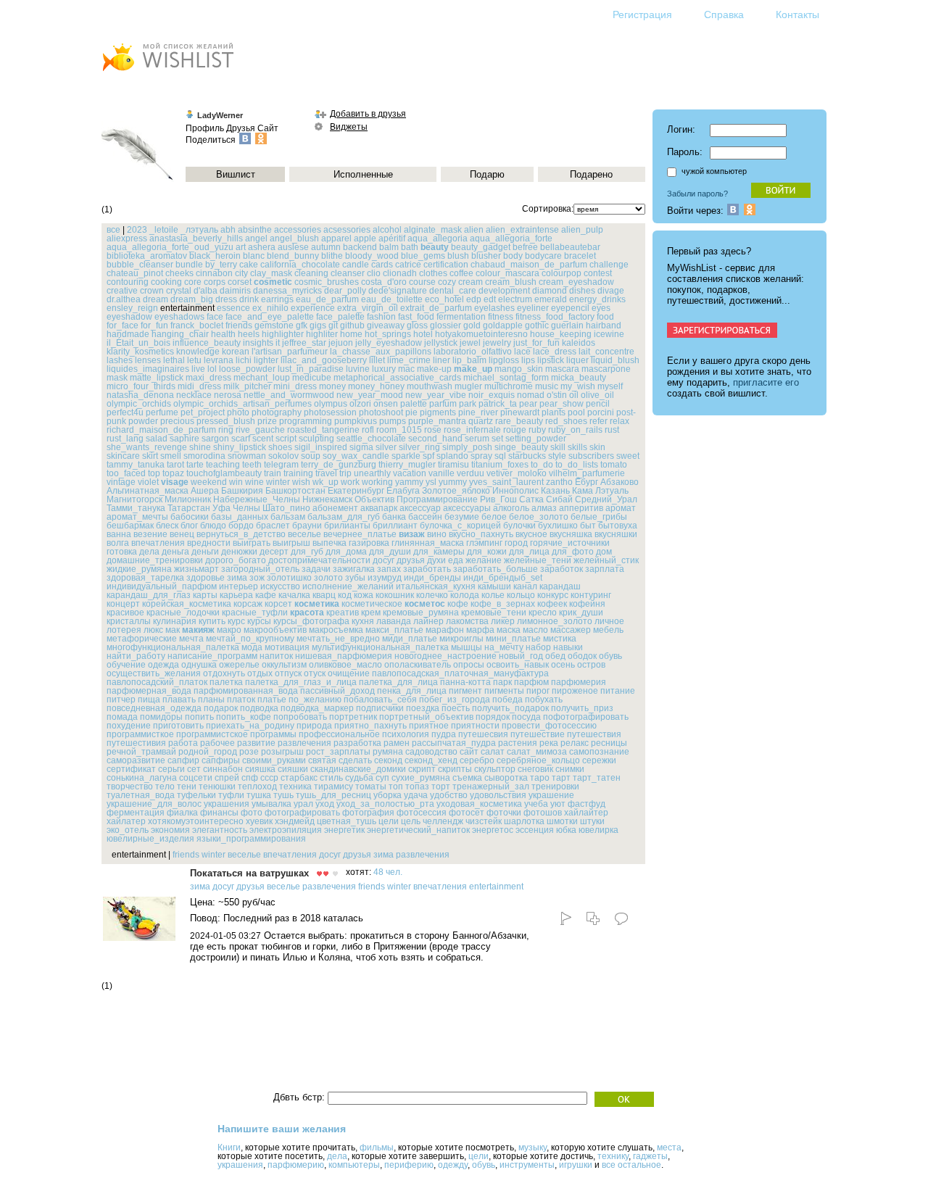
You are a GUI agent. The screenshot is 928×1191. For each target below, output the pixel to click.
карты (205, 595)
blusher (486, 256)
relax (619, 421)
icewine (609, 334)
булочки (519, 525)
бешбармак (130, 525)
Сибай (559, 499)
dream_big (191, 299)
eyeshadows (179, 316)
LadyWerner (220, 115)
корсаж (247, 603)
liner (441, 360)
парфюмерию (296, 1165)
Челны (246, 508)
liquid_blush (615, 360)
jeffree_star (304, 343)
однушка (199, 664)
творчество (130, 786)
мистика (559, 638)
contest (598, 273)
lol (212, 369)
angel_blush (294, 238)
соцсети (195, 777)
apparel (336, 238)
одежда (163, 664)
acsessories (346, 229)
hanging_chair (180, 334)
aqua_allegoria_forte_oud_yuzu (170, 247)
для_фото (573, 551)
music (546, 386)
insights (258, 343)
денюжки (239, 551)
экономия (170, 830)
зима (237, 577)
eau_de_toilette (392, 299)
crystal (178, 290)
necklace (194, 395)
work (350, 482)
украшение (551, 795)
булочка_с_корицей (460, 525)
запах (389, 569)
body (513, 256)
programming (305, 421)
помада (122, 717)
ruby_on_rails (575, 430)
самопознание (599, 751)
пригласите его (766, 382)
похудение (129, 725)
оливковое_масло (345, 664)
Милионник (188, 499)
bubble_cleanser (140, 264)
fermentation (461, 316)
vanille (441, 473)
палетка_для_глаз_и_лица (301, 682)
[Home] (167, 72)
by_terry (221, 264)
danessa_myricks (287, 290)
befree (525, 247)
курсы (259, 621)
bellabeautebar (570, 247)
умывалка (271, 804)
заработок (561, 569)
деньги (205, 551)
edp (473, 299)
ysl (431, 482)
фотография (368, 812)
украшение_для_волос (154, 804)
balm (389, 247)
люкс (153, 630)
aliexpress (127, 238)
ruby (537, 430)
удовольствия (498, 795)
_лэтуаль (199, 229)
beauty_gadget (480, 247)
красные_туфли (255, 612)
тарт (561, 777)
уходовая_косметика (479, 804)
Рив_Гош (498, 499)
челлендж (443, 821)
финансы (219, 812)
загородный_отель (260, 569)
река (548, 743)
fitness (500, 316)
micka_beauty (578, 377)
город (516, 543)
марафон (445, 630)
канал (525, 586)
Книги (229, 1147)
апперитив (581, 508)
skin (597, 447)
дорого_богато (235, 560)
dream (155, 299)
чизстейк (483, 821)
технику (613, 1156)
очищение (349, 673)
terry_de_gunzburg (338, 464)
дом (604, 551)
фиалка (182, 812)
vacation (409, 473)
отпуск (288, 673)
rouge (514, 430)
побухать (544, 699)
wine (254, 482)
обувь (610, 656)
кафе (265, 595)
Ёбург (586, 482)
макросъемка (336, 630)
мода (251, 647)
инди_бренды (432, 577)
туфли (231, 795)
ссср (269, 777)
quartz (480, 421)
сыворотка (506, 777)
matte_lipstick (156, 377)
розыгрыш (282, 751)
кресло (543, 612)
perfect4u (125, 412)
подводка (259, 708)
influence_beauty (207, 343)
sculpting (316, 438)
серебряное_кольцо (538, 760)
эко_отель (128, 830)
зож (257, 577)
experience (313, 308)
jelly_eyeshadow (388, 343)
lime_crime (409, 360)
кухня (363, 621)
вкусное (531, 534)
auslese (293, 247)
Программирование (437, 499)
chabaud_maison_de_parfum (529, 264)
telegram (281, 464)
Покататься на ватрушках (249, 873)
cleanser (348, 273)
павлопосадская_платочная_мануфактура (460, 673)
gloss (417, 325)
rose (433, 430)
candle (355, 264)
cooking (166, 282)
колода (464, 595)
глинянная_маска (428, 543)
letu (194, 360)
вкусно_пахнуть (481, 534)
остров (591, 664)
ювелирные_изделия (150, 838)
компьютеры (354, 1165)
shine (200, 447)
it (278, 343)
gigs (318, 325)
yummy (453, 482)
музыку (532, 1147)
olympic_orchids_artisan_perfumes (242, 403)
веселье (304, 534)
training (298, 473)
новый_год (521, 656)
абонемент (335, 508)
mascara (562, 369)
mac (406, 369)
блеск (167, 525)
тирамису (333, 786)
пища (149, 699)
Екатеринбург (356, 490)
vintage (121, 482)
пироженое (575, 690)
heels (249, 334)
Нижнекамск (327, 499)
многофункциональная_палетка (173, 647)
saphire (184, 438)
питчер (121, 699)
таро (540, 777)
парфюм (531, 682)
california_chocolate (300, 264)
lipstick (550, 360)
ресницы (609, 743)
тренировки (555, 786)
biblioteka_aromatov (147, 256)
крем (371, 612)
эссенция (534, 830)
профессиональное (339, 734)
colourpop (561, 273)
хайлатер (126, 821)
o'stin (557, 395)
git (333, 325)
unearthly (372, 473)
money (332, 386)
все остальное (631, 1165)
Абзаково (619, 482)
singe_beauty (521, 447)
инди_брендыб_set (502, 577)
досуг (383, 560)
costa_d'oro (384, 282)
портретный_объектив (426, 717)
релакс (574, 743)
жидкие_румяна (139, 569)
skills (577, 447)
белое (494, 516)
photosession (330, 412)
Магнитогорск (134, 499)
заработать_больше (495, 569)
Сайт (267, 128)
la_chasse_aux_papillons (380, 351)
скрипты (455, 769)
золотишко (289, 577)
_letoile (163, 229)
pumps (392, 421)
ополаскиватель (417, 664)
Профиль (205, 128)
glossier (445, 325)
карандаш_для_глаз (149, 595)
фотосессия (422, 812)
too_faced (126, 473)
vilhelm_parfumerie (587, 473)
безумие (461, 516)
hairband (603, 325)
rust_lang (125, 438)
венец (182, 534)
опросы (468, 664)
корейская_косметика (186, 603)
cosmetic (273, 282)
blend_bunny (293, 256)
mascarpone (606, 369)
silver (386, 447)
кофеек (552, 603)
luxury (384, 369)
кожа (363, 595)
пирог (538, 690)
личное (609, 621)
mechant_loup (261, 377)
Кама (582, 490)
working (377, 482)
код (345, 595)
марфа (480, 630)
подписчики (380, 708)
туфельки (196, 795)
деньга (175, 551)
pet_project (203, 412)
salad (156, 438)
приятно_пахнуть (370, 725)
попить (199, 717)
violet (148, 482)
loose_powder (247, 369)
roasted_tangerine (323, 430)
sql (500, 456)
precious (177, 421)
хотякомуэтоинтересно (196, 821)
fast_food (416, 316)
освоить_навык (517, 664)
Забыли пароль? (697, 193)
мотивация (287, 647)
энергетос (492, 830)
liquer (577, 360)
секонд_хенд (431, 760)
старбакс (299, 777)
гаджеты (650, 1156)
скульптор (494, 769)
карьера (236, 595)
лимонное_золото (554, 621)
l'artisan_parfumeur (290, 351)
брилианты (347, 525)
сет (194, 769)
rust (612, 430)
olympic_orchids (139, 403)
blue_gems (423, 256)
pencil (598, 403)
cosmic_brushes (326, 282)
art (241, 247)
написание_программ (212, 656)
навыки (568, 647)
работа (183, 743)
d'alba (206, 290)
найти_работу (136, 656)
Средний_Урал (606, 499)
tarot (175, 464)
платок (241, 699)
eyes (601, 308)
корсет (278, 603)
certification (445, 264)
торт (440, 786)
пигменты (504, 690)
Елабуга (403, 490)
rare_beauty (519, 421)
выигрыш (291, 543)
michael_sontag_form (506, 377)
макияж (198, 630)
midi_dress (199, 386)
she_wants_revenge (147, 447)
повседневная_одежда (154, 708)
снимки (569, 769)
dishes (582, 290)
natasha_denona (140, 395)
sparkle (406, 456)
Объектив (374, 499)
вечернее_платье (360, 534)
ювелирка (598, 830)
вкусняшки (615, 534)
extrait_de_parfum (436, 308)
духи (436, 560)
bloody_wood (372, 256)
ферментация (136, 812)
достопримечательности (319, 560)
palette (413, 403)
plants (554, 412)
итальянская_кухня (436, 586)
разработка (357, 743)
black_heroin (215, 256)
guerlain (567, 325)
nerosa (227, 395)
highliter (322, 334)
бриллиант (395, 525)
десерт (274, 551)
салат (493, 751)
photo (238, 412)
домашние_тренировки (155, 560)
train (272, 473)
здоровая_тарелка (145, 577)
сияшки (293, 769)
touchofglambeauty (224, 473)
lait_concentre (606, 351)
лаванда (393, 621)
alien (474, 229)
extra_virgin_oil (367, 308)
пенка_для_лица (412, 690)
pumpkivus (355, 421)
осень (563, 664)
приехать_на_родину (250, 725)
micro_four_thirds (141, 386)
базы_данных (239, 516)
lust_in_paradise (311, 369)
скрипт (422, 769)
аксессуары (467, 508)
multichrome (508, 386)
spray (481, 456)
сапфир (183, 760)
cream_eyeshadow (576, 282)
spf (428, 456)
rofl (368, 430)
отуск (315, 673)
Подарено (591, 174)
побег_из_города (454, 699)
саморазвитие (136, 760)
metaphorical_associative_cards (397, 377)
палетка (226, 682)
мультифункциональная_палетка (380, 647)
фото (251, 812)
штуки (592, 821)
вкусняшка (571, 534)
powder (143, 421)
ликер (503, 621)
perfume (162, 412)
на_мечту (503, 647)
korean (235, 351)
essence (233, 308)
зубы (355, 577)
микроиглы (461, 638)
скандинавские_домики (358, 769)
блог (189, 525)
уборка (387, 795)
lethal (174, 360)
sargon (215, 438)
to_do (542, 464)
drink (249, 299)
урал (303, 804)
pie (411, 412)
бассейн (425, 516)
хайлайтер (586, 812)
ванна (119, 534)
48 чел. (387, 872)
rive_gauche (260, 430)
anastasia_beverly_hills (196, 238)
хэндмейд (295, 821)
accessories (297, 229)
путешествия (594, 734)
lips (528, 360)
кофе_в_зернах (503, 603)
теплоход (257, 786)
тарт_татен (597, 777)
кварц (324, 595)
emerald (550, 299)
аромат (620, 508)
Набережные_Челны (256, 499)
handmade (128, 334)
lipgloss (504, 360)
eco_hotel (444, 299)
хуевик (259, 821)
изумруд (385, 577)
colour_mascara (507, 273)
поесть (456, 708)
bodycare (543, 256)
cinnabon (214, 273)
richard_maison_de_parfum (161, 430)
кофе (457, 603)
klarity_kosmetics (140, 351)
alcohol (387, 229)
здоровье (205, 577)
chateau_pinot (135, 273)
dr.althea (124, 299)
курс (236, 621)
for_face (122, 325)
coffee (461, 273)
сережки (599, 760)
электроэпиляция (285, 830)
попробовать (300, 717)
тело (165, 786)
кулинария (174, 621)
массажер (570, 630)
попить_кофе (243, 717)
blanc (254, 256)
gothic (537, 325)
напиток (276, 656)
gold (472, 325)
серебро (477, 760)
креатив (342, 612)
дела (149, 551)
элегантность (219, 830)
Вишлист (235, 174)
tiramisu (453, 464)
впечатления (158, 543)
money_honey (376, 386)
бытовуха (617, 525)
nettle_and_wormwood (289, 395)
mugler (468, 386)
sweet (627, 456)
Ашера (205, 490)
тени (186, 786)
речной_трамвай (141, 751)
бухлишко (558, 525)
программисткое (140, 734)
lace (522, 351)
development (504, 290)
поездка (422, 708)
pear (528, 403)
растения (517, 743)
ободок (582, 656)
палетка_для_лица (398, 682)
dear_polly (345, 290)
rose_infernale (472, 430)
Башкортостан (295, 490)
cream (470, 282)
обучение (126, 664)
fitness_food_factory (554, 316)
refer (598, 421)
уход (324, 804)
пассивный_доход (337, 690)
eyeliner (533, 308)
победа (507, 699)
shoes (280, 447)
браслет (273, 525)
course (422, 282)
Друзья (240, 128)
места (669, 1147)
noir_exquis (491, 395)
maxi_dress (208, 377)
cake (248, 264)
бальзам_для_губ (343, 516)
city (241, 273)
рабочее (217, 743)
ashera (262, 247)
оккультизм (284, 664)
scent (262, 438)
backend (360, 247)
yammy (409, 482)
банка (394, 516)
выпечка (329, 543)
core (193, 282)
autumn (326, 247)
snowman (247, 456)
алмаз (544, 508)
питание (617, 690)
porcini (600, 412)
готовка (122, 551)
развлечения (304, 743)
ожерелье (239, 664)
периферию (409, 1165)
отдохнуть (224, 673)
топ (396, 786)
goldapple (503, 325)
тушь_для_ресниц (333, 795)
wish (301, 482)
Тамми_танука (136, 508)
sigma (361, 447)
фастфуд (586, 804)
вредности (209, 543)
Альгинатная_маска (147, 490)
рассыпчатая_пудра (454, 743)
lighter (266, 360)
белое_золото (538, 516)
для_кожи (487, 551)
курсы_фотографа (311, 621)
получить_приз (582, 708)
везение (150, 534)
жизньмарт (196, 569)
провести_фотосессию (549, 725)
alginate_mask (433, 229)
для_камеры (439, 551)
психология (405, 734)
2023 (137, 229)
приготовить (178, 725)
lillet (377, 360)
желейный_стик (606, 560)
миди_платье (409, 638)
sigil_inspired (320, 447)
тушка (258, 795)
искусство (280, 586)
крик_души (581, 612)
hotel (423, 334)
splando (452, 456)
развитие (256, 743)
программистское (212, 734)
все (113, 229)
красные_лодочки (183, 612)
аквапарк (378, 508)
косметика (316, 603)
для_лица (529, 551)
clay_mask (271, 273)
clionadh (400, 273)
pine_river (478, 412)
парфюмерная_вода (149, 690)
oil (574, 395)
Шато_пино (286, 508)
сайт (469, 751)
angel (256, 238)
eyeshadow (129, 316)
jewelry (497, 343)
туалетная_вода (141, 795)
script (286, 438)
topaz (173, 473)
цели (388, 821)
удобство (449, 795)
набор (538, 647)
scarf (240, 438)
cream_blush (510, 282)
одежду (453, 1165)
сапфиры (221, 760)
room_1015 (399, 430)
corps (214, 282)
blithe (332, 256)
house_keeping (561, 334)
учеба (536, 804)
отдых (260, 673)
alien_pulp (582, 229)
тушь (283, 795)
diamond (549, 290)
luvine (358, 369)
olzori (360, 403)
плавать (179, 699)
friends (238, 325)
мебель (608, 630)
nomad (530, 395)
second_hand (435, 438)
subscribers (591, 456)
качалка (294, 595)
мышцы (466, 647)
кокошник (395, 595)
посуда (526, 717)
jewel (470, 343)
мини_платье (513, 638)
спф (249, 777)
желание (483, 560)
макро (229, 630)
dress (226, 299)
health (223, 334)
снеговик (535, 769)
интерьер (238, 586)
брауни (307, 525)
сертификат (131, 769)
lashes (120, 360)
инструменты (527, 1165)
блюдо (213, 525)
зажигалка (354, 569)
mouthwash (429, 386)
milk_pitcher (247, 386)
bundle (189, 264)
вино (437, 534)
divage (610, 290)
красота (307, 612)
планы (211, 699)
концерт (123, 603)
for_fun (154, 325)
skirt (150, 456)
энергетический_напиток (418, 830)
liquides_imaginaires (148, 369)
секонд (388, 760)
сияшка (260, 769)
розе (249, 751)
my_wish (577, 386)
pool (576, 412)
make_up (473, 369)
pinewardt (519, 412)
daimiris (235, 290)
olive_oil (597, 395)
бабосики (189, 516)
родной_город (207, 751)
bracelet (580, 256)
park (467, 403)
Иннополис (515, 490)
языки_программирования (251, 838)
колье (493, 595)
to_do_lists (576, 464)
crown (152, 290)
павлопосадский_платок (157, 682)
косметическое (371, 603)
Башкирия (242, 490)
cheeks (179, 273)
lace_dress (554, 351)
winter (278, 482)
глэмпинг (484, 543)
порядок (493, 717)
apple (365, 238)
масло (535, 630)
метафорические (142, 638)
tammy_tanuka (136, 464)
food (605, 316)
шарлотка (524, 821)
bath (409, 247)
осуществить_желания (154, 673)
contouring (128, 282)
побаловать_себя (380, 699)
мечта (191, 638)
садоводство (431, 751)
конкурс (552, 595)
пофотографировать (586, 717)
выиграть (251, 543)
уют (558, 804)
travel (326, 473)
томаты (370, 786)
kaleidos (578, 343)
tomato (613, 464)
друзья (411, 560)
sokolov (283, 456)
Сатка (531, 499)
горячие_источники (570, 543)
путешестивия (136, 743)
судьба (359, 777)
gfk (301, 325)
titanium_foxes (500, 464)
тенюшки (217, 786)
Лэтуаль (612, 490)
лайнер (428, 621)
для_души (390, 551)
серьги (171, 769)
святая (322, 760)
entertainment (496, 886)
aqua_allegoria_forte (511, 238)
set (497, 438)
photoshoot (381, 412)
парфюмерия (578, 682)
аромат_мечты (137, 516)
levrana (218, 360)
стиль (331, 777)
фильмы (377, 1147)
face (215, 316)
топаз (417, 786)
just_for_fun (536, 343)
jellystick (440, 343)
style (557, 456)
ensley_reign (132, 308)
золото (328, 577)
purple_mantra (437, 421)
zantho (559, 482)
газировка (369, 543)
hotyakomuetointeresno (481, 334)
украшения (226, 804)
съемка (467, 777)
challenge (609, 264)
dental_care (452, 290)
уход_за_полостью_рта (385, 804)
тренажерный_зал (490, 786)
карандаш (560, 586)
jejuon (340, 343)
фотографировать (302, 812)
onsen (385, 403)
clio (374, 273)
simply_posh (467, 447)
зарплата (604, 569)
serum (477, 438)
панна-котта (465, 682)
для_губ (307, 551)
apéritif (391, 238)
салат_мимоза (537, 751)
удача (416, 795)
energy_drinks (597, 299)
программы (273, 734)
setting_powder (535, 438)
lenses (148, 360)
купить (212, 621)
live (198, 369)
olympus (330, 403)
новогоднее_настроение (445, 656)
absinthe (255, 229)
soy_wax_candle (356, 456)
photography (277, 412)
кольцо (521, 595)
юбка (566, 830)
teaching (223, 464)
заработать (427, 569)
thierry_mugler (407, 464)
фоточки (503, 812)
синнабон (223, 769)
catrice (408, 264)
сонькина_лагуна (142, 777)
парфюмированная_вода (246, 690)
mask (117, 377)
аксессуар (420, 508)
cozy (447, 282)
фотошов (542, 812)
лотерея (124, 630)
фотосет (466, 812)
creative (122, 290)
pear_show (561, 403)
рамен (397, 743)
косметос (425, 603)
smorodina (204, 456)
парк (502, 682)
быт (588, 525)
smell (170, 456)
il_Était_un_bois (138, 343)
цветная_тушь (346, 821)
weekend (209, 482)
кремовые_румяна (421, 612)
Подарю (487, 174)
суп (382, 777)
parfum (443, 403)
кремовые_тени (493, 612)
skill (558, 447)
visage (174, 482)
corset (240, 282)
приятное (429, 725)
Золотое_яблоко (456, 490)
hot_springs (388, 334)
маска (509, 630)
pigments (438, 412)
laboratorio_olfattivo (473, 351)
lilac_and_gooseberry (324, 360)
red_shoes (566, 421)
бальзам (287, 516)
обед (555, 656)
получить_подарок (510, 708)
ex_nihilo (270, 308)
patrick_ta (497, 403)
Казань (555, 490)
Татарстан (188, 508)
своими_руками (274, 760)
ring (225, 430)
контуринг (591, 595)
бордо (241, 525)
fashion (381, 316)
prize (267, 421)
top (154, 473)
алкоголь (511, 508)
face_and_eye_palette (269, 316)
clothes (433, 273)
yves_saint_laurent (506, 482)
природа (314, 725)
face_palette (340, 316)
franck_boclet (196, 325)
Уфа (221, 508)
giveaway (386, 325)
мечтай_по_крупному (250, 638)
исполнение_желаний (348, 586)
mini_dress (295, 386)
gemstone (274, 325)
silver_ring (419, 447)
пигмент (465, 690)
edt (490, 299)
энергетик (344, 830)
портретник (353, 717)
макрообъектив (275, 630)
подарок (221, 708)
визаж (412, 534)
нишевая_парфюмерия (343, 656)
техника (295, 786)
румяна (388, 751)
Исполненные (363, 174)
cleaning (311, 273)
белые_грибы (599, 516)
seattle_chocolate (371, 438)
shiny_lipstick (239, 447)
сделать (355, 760)
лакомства (467, 621)
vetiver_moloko (516, 473)
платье (271, 699)
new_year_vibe (435, 395)
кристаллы (129, 621)
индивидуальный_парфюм (162, 586)
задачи (316, 569)
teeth (252, 464)
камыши (494, 586)
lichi (244, 360)
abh (228, 229)
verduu (470, 473)
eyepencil (570, 308)
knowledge (198, 351)
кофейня (587, 603)
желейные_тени (537, 560)
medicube (311, 377)
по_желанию (315, 699)
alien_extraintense (522, 229)
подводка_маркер (317, 708)
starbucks (527, 456)
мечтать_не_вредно (338, 638)
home (351, 334)
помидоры (161, 717)
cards (382, 264)
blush (458, 256)
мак (172, 630)
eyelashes (494, 308)
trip (345, 473)
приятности (475, 725)
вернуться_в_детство (241, 534)
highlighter (283, 334)
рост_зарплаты (338, 751)
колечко (432, 595)
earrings (277, 299)
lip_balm (469, 360)
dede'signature (397, 290)
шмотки (562, 821)
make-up (434, 369)
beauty (434, 247)
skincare (123, 456)
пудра (443, 734)
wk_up (325, 482)
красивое (125, 612)
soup (310, 456)
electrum (515, 299)
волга (118, 543)
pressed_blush (225, 421)
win (236, 482)
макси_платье (394, 630)
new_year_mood (369, 395)
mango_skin (518, 369)
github (352, 325)
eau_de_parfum (327, 299)
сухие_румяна (421, 777)
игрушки (575, 1165)
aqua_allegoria (437, 238)
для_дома (346, 551)
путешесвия (483, 734)
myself (610, 386)
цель (410, 821)
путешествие (537, 734)
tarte (195, 464)
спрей (227, 777)
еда (455, 560)
